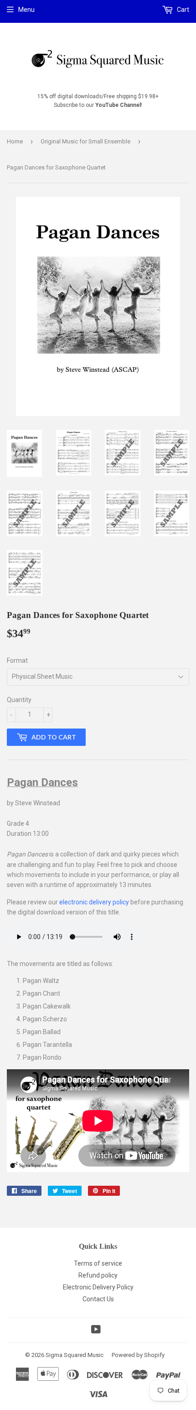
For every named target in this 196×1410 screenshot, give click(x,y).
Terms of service (98, 1263)
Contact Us (98, 1299)
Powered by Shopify (138, 1355)
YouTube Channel (118, 105)
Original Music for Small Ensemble (85, 141)
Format (17, 660)
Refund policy (98, 1275)
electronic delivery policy (94, 902)
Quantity (19, 699)
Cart (182, 9)
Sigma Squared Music (74, 1355)
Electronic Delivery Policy (98, 1287)
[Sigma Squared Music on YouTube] (96, 1330)
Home (15, 141)
